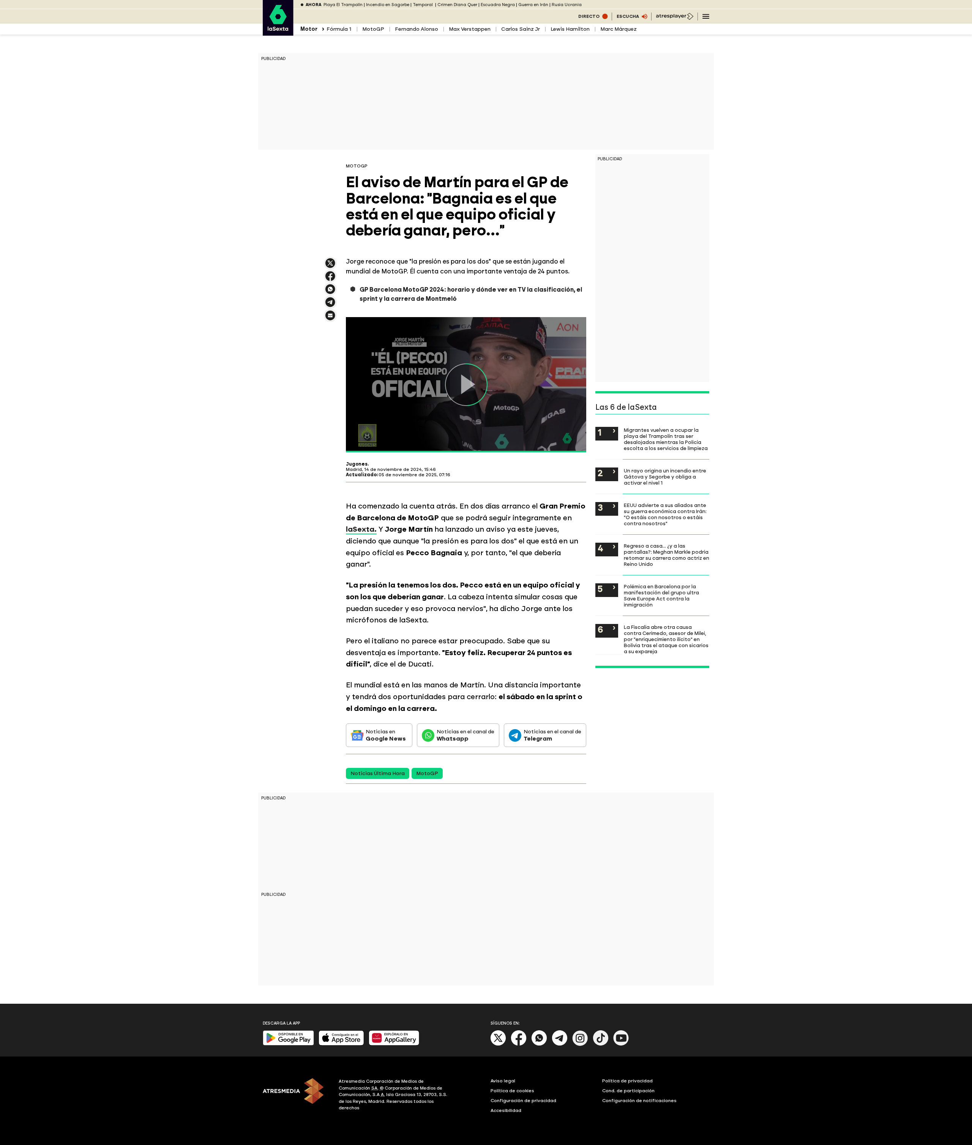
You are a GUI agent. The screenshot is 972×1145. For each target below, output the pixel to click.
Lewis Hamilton (570, 29)
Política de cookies (512, 1090)
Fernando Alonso (416, 29)
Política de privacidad (627, 1080)
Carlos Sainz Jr (520, 29)
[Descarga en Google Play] (288, 1044)
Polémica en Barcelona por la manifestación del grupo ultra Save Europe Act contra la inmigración (661, 595)
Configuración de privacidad (523, 1100)
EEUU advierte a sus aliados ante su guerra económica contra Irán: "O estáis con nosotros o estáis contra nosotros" (665, 514)
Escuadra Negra (498, 4)
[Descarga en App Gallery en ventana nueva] (394, 1044)
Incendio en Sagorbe (387, 4)
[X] (330, 266)
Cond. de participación (628, 1090)
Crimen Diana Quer (457, 4)
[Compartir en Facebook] (330, 279)
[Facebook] (519, 1044)
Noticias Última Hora (377, 773)
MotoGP (373, 29)
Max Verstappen (470, 29)
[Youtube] (621, 1044)
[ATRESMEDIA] (296, 1095)
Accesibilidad (506, 1110)
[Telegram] (560, 1044)
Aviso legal (503, 1080)
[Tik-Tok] (601, 1044)
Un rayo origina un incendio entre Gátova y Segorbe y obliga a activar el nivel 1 (665, 476)
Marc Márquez (618, 29)
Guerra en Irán (533, 4)
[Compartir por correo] (330, 319)
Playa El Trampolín (343, 4)
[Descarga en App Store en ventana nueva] (341, 1044)
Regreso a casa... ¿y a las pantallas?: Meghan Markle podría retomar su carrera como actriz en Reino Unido (666, 555)
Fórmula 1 (339, 29)
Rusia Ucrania (567, 4)
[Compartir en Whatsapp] (330, 292)
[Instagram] (580, 1044)
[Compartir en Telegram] (330, 305)
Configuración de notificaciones (639, 1100)
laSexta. (361, 529)
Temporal (423, 4)
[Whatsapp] (539, 1044)
